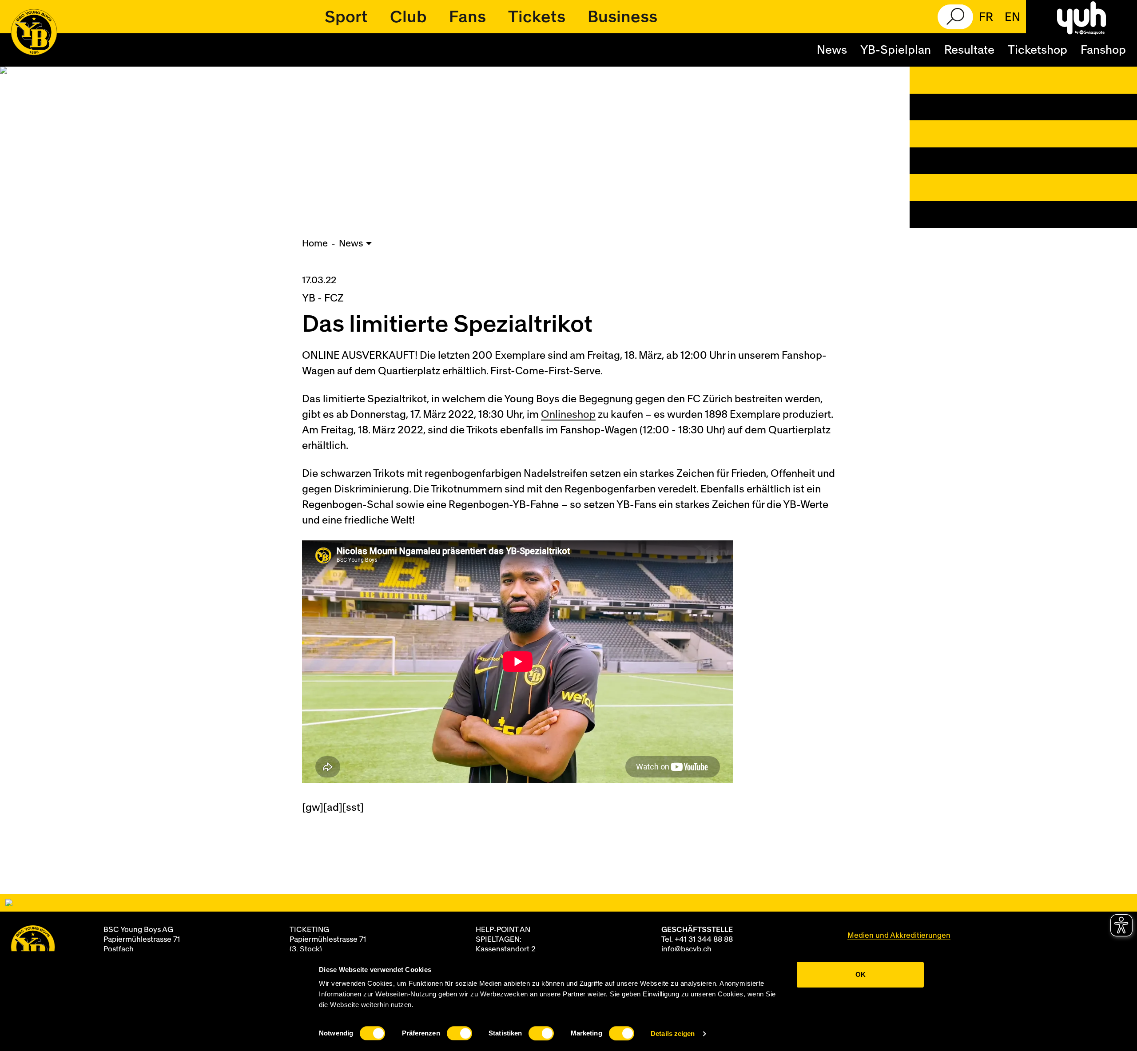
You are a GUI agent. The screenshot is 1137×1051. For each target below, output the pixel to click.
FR (986, 17)
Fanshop (1103, 50)
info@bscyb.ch (686, 949)
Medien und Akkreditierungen (898, 935)
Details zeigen (673, 1033)
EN (1012, 17)
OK (860, 974)
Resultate (969, 50)
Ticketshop (1037, 50)
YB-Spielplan (895, 50)
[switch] (459, 1033)
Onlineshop (568, 414)
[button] (346, 16)
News (832, 50)
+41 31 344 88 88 (704, 939)
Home (315, 243)
